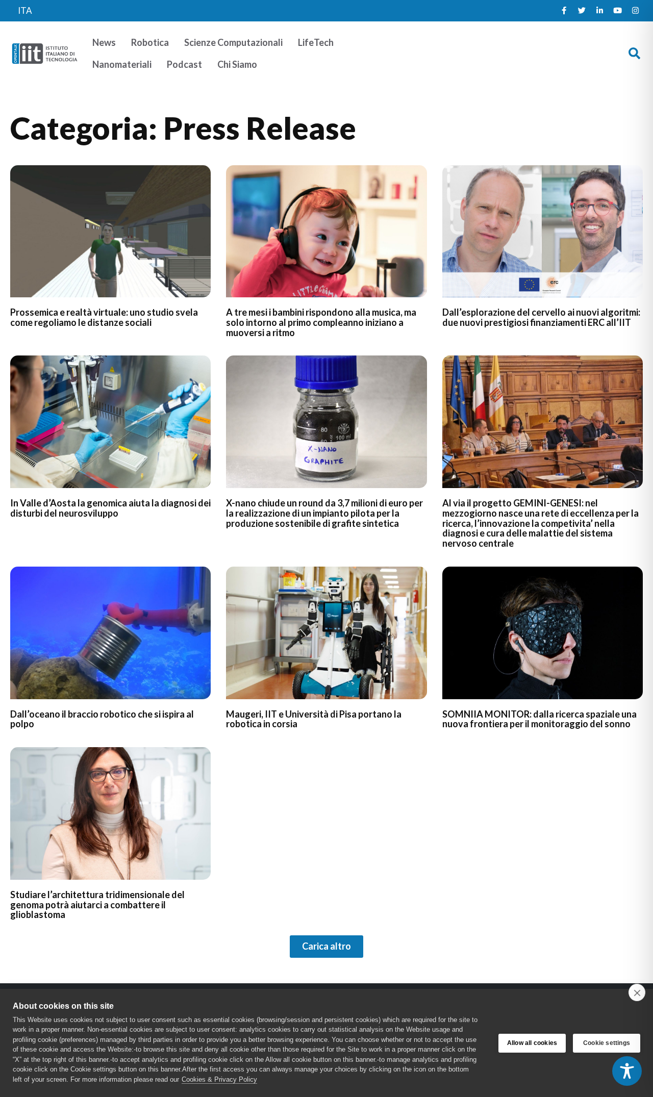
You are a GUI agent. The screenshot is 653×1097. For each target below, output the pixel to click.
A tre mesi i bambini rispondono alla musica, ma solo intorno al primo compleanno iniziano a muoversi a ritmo (321, 322)
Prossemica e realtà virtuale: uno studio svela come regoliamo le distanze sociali (104, 317)
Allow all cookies (532, 1043)
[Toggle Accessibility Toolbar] (627, 1071)
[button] (634, 53)
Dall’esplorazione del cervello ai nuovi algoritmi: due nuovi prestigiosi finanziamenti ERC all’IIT (541, 317)
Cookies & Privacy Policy (219, 1079)
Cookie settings (606, 1043)
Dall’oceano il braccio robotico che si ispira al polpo (102, 719)
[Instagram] (635, 10)
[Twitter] (581, 10)
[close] (637, 992)
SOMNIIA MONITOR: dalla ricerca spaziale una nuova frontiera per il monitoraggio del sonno (539, 719)
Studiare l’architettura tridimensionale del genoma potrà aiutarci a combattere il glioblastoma (97, 905)
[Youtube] (617, 10)
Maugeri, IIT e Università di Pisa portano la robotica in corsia (313, 719)
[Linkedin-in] (599, 10)
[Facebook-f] (563, 10)
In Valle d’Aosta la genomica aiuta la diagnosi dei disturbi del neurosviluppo (110, 508)
